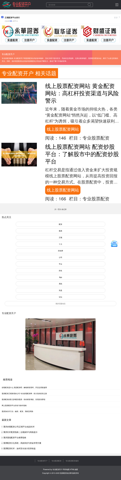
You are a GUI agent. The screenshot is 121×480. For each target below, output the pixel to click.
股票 (60, 231)
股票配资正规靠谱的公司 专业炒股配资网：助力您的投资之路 (24, 393)
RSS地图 (66, 469)
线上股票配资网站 (63, 129)
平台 (60, 264)
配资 (60, 224)
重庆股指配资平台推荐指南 (14, 437)
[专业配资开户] (16, 4)
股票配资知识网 (66, 473)
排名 (60, 270)
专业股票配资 (56, 461)
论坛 (60, 297)
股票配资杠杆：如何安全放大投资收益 (19, 448)
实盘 (60, 290)
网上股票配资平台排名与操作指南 (14, 405)
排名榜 (60, 250)
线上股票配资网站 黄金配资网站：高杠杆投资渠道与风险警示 (82, 92)
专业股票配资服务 (72, 461)
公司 (60, 257)
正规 (60, 237)
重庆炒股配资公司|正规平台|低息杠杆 (19, 426)
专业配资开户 (42, 461)
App (60, 277)
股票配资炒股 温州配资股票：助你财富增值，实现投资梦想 (23, 399)
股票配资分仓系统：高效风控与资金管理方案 (22, 443)
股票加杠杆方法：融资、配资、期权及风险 (17, 411)
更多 (116, 17)
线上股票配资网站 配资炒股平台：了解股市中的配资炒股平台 (82, 153)
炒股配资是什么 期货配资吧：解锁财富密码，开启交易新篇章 (24, 387)
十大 (60, 244)
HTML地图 (74, 469)
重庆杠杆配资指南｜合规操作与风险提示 (20, 432)
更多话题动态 (60, 303)
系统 (60, 283)
